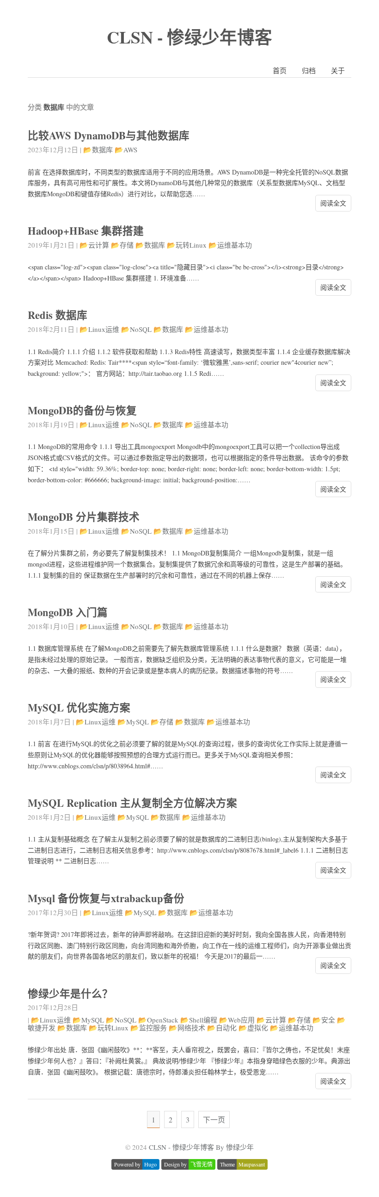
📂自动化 (222, 1027)
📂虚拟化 (253, 1027)
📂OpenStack (158, 1019)
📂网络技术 (187, 1027)
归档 (309, 70)
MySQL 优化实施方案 (79, 707)
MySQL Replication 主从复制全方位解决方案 (132, 802)
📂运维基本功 (230, 244)
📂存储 (122, 244)
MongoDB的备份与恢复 (82, 410)
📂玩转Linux (187, 244)
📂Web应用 (237, 1019)
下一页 (214, 1119)
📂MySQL (133, 721)
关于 (338, 70)
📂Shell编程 (198, 1019)
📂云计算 (94, 244)
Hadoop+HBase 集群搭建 (86, 230)
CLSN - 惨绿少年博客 (189, 37)
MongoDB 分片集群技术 (84, 516)
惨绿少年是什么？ (70, 993)
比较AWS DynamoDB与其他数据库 (109, 135)
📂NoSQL (136, 329)
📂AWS (126, 149)
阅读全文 (333, 203)
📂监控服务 (148, 1027)
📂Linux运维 (99, 329)
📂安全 (323, 1019)
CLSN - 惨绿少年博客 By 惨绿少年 (201, 1147)
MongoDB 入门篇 (68, 612)
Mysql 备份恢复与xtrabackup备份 (106, 898)
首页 (280, 70)
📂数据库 (98, 149)
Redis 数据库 (57, 315)
